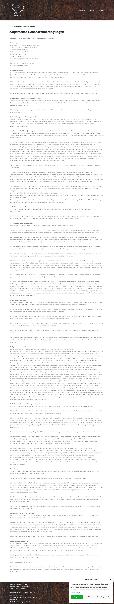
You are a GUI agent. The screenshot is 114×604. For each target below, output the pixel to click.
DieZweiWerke (31, 597)
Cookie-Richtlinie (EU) (15, 586)
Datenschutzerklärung (92, 601)
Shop (92, 10)
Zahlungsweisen (26, 586)
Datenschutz (20, 584)
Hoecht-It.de (13, 600)
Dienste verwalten (76, 592)
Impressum (101, 601)
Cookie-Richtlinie (83, 601)
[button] (110, 579)
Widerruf (23, 588)
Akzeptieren (76, 597)
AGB (26, 584)
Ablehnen (89, 597)
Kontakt (101, 10)
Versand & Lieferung (14, 588)
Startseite (82, 10)
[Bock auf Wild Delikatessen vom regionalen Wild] (18, 10)
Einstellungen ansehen (104, 597)
